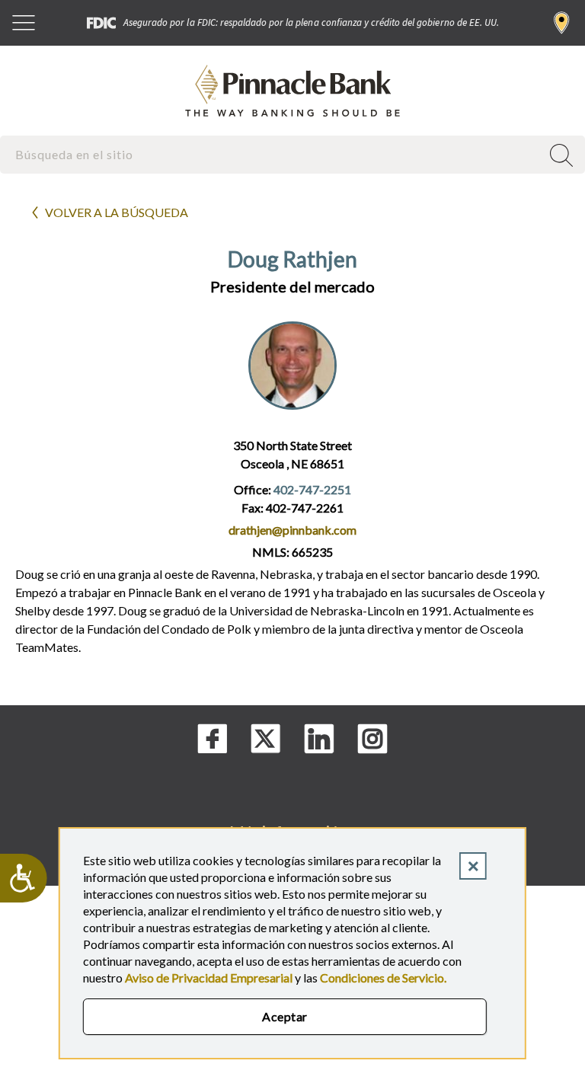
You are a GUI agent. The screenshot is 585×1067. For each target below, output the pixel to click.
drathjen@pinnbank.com (292, 529)
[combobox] (272, 154)
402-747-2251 (312, 489)
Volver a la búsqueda (116, 212)
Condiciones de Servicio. (383, 977)
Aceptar (284, 1016)
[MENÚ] (23, 22)
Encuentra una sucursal (562, 22)
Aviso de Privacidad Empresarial (208, 977)
